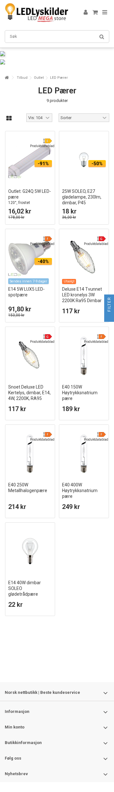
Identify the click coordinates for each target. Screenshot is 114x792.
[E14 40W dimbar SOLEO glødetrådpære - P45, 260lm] (30, 551)
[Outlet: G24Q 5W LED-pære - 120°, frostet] (30, 160)
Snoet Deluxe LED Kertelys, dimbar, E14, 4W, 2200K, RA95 (29, 392)
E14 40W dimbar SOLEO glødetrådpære (24, 591)
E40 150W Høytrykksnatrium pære (80, 392)
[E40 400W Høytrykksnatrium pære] (84, 453)
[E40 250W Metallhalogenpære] (30, 453)
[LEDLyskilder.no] (36, 12)
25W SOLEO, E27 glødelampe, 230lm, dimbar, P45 (81, 197)
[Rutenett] (9, 118)
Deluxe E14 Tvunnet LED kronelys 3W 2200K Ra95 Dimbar (82, 295)
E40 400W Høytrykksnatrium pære (80, 490)
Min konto (14, 727)
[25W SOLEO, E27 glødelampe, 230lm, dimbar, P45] (84, 160)
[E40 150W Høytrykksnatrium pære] (84, 355)
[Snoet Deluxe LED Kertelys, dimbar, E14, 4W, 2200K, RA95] (30, 355)
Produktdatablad (42, 146)
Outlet (39, 78)
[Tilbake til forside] (7, 78)
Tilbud (22, 78)
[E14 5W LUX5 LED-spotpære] (30, 258)
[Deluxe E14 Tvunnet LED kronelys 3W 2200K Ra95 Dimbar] (84, 258)
